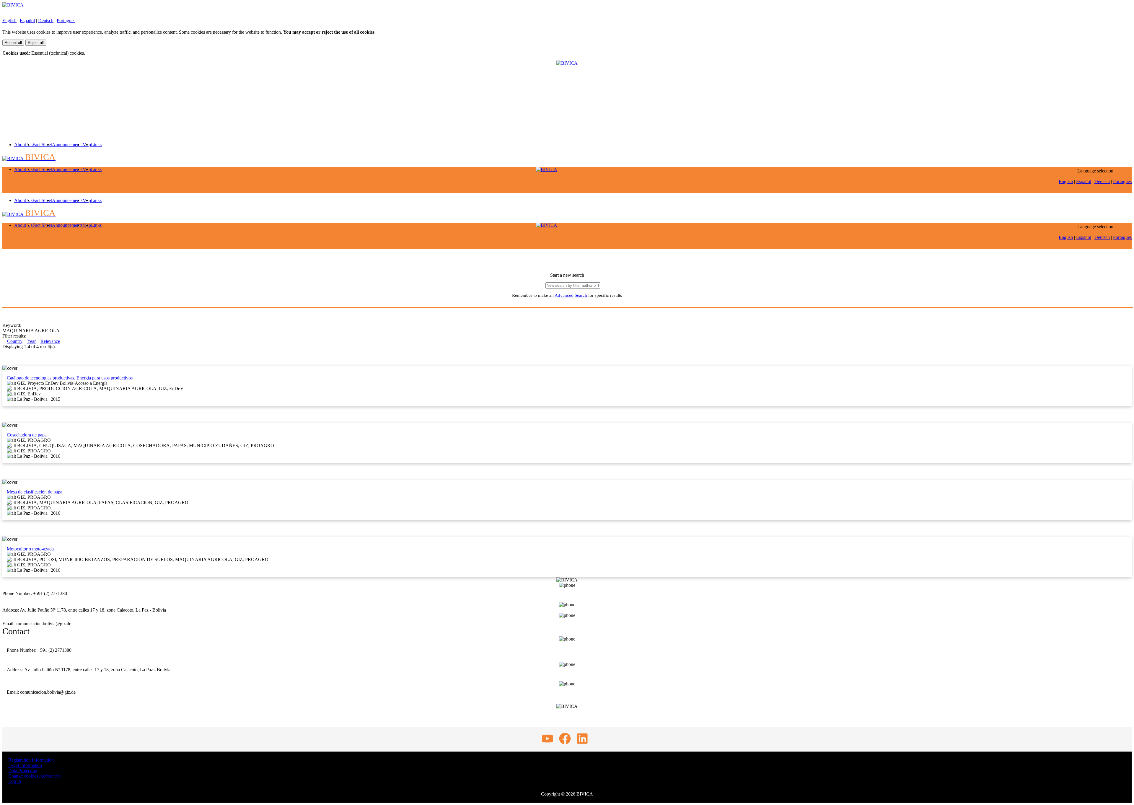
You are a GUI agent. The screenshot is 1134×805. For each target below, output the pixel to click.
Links (96, 144)
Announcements (67, 144)
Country (14, 341)
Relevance (50, 341)
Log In (14, 781)
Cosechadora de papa (27, 434)
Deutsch (45, 20)
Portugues (66, 20)
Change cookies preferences (34, 775)
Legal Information (25, 765)
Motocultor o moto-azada (30, 548)
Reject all (36, 42)
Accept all (13, 42)
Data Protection (22, 770)
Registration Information (31, 759)
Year (31, 341)
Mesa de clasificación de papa (34, 491)
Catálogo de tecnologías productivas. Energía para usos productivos (70, 377)
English (9, 20)
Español (27, 20)
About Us (23, 144)
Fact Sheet (42, 144)
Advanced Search (571, 295)
